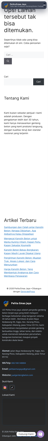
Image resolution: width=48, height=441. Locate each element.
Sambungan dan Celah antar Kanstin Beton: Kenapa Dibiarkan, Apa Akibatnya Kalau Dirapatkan (23, 230)
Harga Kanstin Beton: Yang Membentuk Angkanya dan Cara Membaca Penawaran (21, 272)
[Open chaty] (40, 434)
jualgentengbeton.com (22, 375)
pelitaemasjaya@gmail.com (22, 369)
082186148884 (18, 363)
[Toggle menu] (44, 5)
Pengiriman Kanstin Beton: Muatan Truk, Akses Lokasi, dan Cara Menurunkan (22, 261)
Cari (6, 76)
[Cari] (8, 61)
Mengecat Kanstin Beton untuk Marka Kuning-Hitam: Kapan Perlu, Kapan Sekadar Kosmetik (22, 242)
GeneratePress (28, 291)
